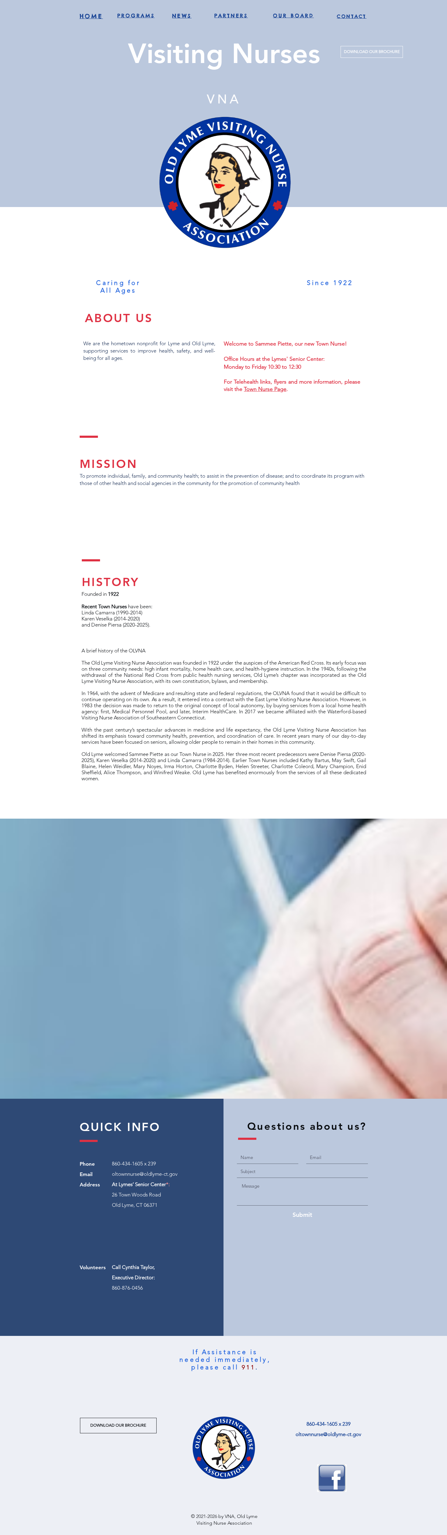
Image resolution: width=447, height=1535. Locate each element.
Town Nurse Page (265, 389)
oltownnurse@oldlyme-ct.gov (145, 1174)
